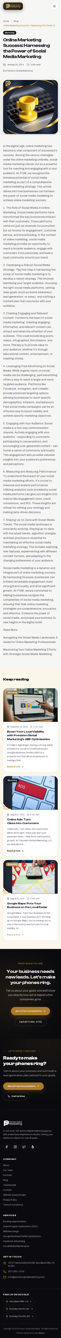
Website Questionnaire (14, 1195)
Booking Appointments (14, 1221)
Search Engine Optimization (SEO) (20, 1226)
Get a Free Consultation (22, 1086)
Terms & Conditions (13, 1205)
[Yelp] (32, 1146)
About (6, 1165)
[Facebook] (6, 1146)
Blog (16, 21)
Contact (7, 1190)
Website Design (11, 1231)
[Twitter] (24, 1146)
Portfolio (7, 1175)
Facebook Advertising (14, 1241)
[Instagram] (15, 1146)
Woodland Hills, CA (19, 1301)
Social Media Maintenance (16, 1246)
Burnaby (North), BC (20, 1309)
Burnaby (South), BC (20, 1316)
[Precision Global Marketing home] (13, 6)
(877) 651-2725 (16, 1271)
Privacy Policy (10, 1200)
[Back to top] (53, 1333)
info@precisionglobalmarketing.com (26, 1277)
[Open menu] (54, 6)
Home (6, 21)
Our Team (8, 1170)
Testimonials (9, 1185)
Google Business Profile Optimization (22, 1236)
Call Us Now (18, 1096)
